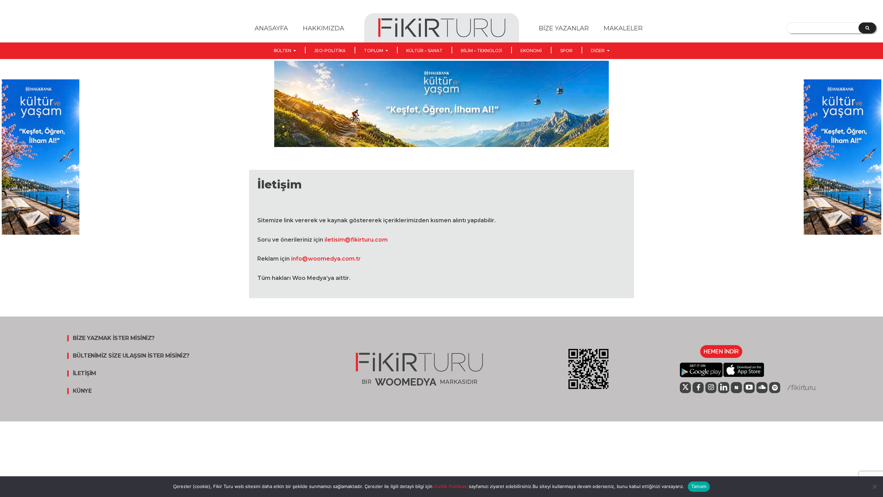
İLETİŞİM (84, 373)
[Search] (867, 27)
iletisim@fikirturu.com (356, 239)
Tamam (698, 486)
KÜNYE (82, 391)
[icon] (685, 388)
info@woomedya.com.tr (326, 258)
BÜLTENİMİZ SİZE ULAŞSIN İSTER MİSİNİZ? (131, 356)
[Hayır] (874, 486)
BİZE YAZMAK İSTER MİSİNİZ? (114, 338)
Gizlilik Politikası (450, 486)
